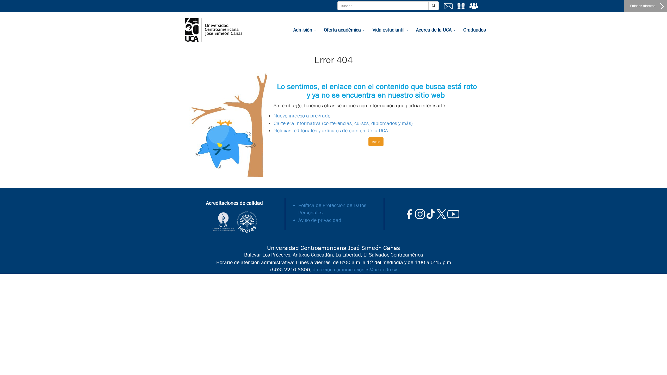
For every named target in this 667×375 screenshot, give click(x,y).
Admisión (303, 30)
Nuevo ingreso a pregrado (302, 116)
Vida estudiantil (389, 30)
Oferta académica (343, 30)
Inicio (376, 141)
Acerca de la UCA (434, 30)
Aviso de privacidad (319, 220)
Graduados (474, 30)
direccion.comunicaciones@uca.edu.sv (355, 269)
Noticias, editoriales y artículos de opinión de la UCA (331, 130)
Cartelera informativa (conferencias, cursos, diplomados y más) (343, 123)
